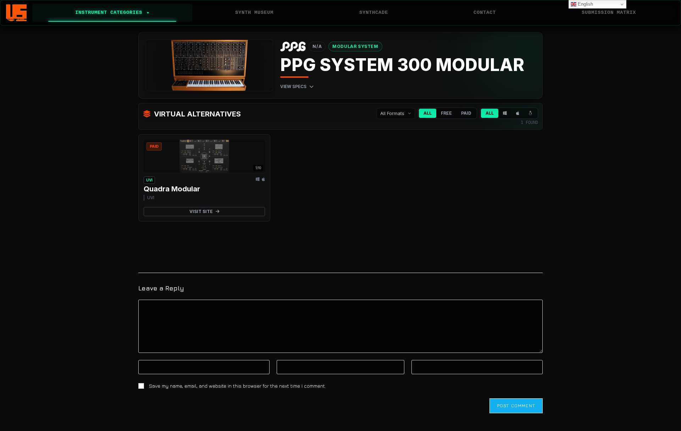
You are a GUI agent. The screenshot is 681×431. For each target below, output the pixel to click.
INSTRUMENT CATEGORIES (112, 12)
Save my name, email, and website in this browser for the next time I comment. (237, 386)
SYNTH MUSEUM (254, 12)
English (584, 4)
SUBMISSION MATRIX (609, 12)
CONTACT (485, 12)
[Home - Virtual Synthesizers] (16, 12)
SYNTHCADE (373, 12)
